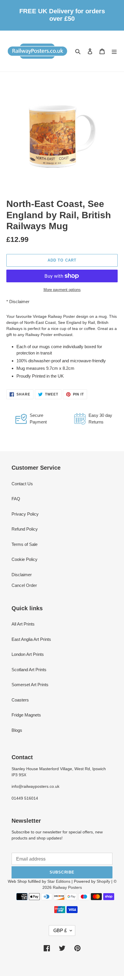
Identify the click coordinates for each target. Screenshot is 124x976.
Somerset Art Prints (30, 684)
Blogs (17, 730)
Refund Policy (25, 529)
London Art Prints (28, 654)
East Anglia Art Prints (31, 639)
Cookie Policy (24, 559)
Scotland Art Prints (29, 669)
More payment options (62, 290)
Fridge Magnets (26, 714)
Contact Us (22, 483)
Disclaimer (19, 301)
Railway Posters (67, 887)
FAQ (16, 498)
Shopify (103, 881)
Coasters (20, 699)
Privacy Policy (25, 514)
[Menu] (114, 51)
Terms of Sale (24, 544)
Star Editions (58, 881)
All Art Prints (23, 624)
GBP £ (60, 930)
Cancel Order (24, 585)
